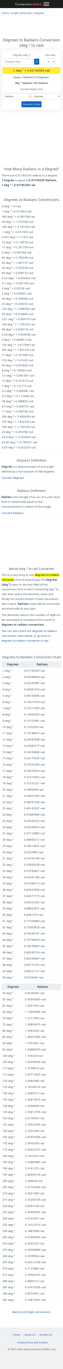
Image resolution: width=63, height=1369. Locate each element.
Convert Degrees (13, 478)
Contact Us (46, 1334)
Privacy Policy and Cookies (32, 1342)
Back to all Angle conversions (31, 1312)
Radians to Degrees (36, 77)
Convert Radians (12, 513)
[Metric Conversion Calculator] (28, 4)
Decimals (50, 55)
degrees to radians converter (21, 640)
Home (16, 1334)
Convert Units (31, 104)
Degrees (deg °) (21, 55)
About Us (30, 1334)
